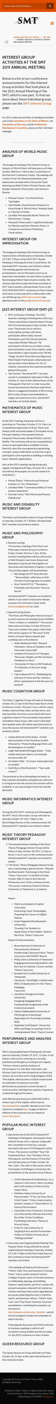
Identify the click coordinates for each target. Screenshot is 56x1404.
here (25, 1109)
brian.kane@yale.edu (18, 606)
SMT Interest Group (37, 103)
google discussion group (36, 300)
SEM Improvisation (31, 297)
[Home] (28, 20)
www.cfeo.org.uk (11, 1116)
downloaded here (11, 1105)
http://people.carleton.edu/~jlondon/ (27, 1312)
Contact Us (48, 1396)
